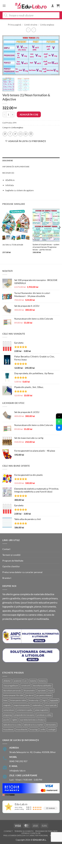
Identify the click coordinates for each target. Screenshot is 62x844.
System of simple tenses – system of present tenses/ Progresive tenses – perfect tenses (46, 247)
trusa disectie (21, 729)
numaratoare (8, 710)
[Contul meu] (52, 5)
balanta (33, 681)
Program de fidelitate (12, 560)
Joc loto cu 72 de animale (12, 244)
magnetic (7, 705)
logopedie (54, 700)
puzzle (6, 720)
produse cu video (44, 715)
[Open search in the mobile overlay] (31, 15)
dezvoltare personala (12, 691)
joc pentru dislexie (44, 695)
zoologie (51, 729)
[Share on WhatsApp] (5, 134)
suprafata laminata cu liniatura (32, 720)
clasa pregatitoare (10, 686)
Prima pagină (14, 24)
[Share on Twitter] (15, 134)
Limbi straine (30, 24)
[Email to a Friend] (20, 134)
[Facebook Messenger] (59, 428)
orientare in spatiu (24, 710)
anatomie (17, 681)
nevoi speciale (51, 705)
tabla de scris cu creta (12, 725)
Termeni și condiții (11, 554)
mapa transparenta (22, 705)
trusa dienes (8, 729)
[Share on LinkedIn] (30, 134)
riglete (14, 720)
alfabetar (7, 681)
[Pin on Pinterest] (25, 134)
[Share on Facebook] (10, 134)
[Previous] (7, 55)
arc (25, 681)
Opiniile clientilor (11, 566)
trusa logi (34, 729)
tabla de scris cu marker (33, 725)
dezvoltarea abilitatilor (42, 686)
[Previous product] (33, 30)
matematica (37, 705)
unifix (43, 729)
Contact (6, 549)
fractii (50, 691)
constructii (25, 686)
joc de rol (30, 695)
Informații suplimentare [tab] (15, 167)
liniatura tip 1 (34, 700)
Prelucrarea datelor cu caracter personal (22, 572)
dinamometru (29, 691)
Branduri (6, 578)
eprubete (42, 691)
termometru (51, 725)
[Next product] (28, 30)
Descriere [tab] (7, 160)
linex (5, 700)
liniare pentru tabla (18, 700)
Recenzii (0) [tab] (8, 173)
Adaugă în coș (29, 114)
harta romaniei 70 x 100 (13, 695)
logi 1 (45, 700)
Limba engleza (47, 24)
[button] (4, 5)
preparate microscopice (24, 715)
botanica (42, 681)
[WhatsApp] (59, 422)
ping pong (7, 715)
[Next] (54, 55)
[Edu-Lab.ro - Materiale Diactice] (31, 6)
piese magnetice (41, 710)
